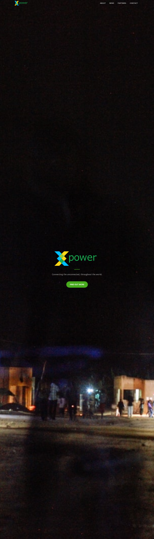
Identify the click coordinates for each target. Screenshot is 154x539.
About (103, 3)
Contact (134, 3)
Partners (122, 3)
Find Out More (77, 284)
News (111, 3)
